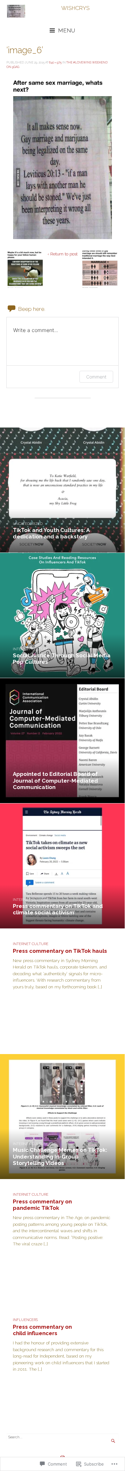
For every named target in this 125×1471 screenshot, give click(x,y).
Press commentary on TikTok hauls (60, 951)
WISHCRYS (75, 8)
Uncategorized (28, 524)
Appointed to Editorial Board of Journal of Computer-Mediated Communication (55, 780)
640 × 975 (55, 62)
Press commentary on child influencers (42, 1330)
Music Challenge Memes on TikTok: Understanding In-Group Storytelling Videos (60, 1156)
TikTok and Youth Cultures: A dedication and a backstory (51, 533)
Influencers (25, 1320)
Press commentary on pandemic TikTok (42, 1204)
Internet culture (30, 649)
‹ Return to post (62, 253)
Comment (96, 376)
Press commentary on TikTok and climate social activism (58, 909)
